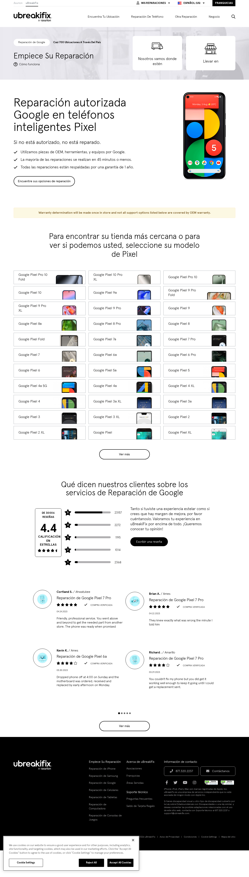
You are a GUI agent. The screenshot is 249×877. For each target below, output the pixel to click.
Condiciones (190, 837)
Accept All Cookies (120, 862)
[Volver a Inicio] (35, 16)
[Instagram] (195, 784)
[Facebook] (168, 784)
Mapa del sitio (228, 837)
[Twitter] (176, 784)
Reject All (91, 862)
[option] (78, 610)
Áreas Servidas (135, 783)
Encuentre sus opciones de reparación (44, 181)
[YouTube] (186, 784)
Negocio (214, 16)
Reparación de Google (102, 783)
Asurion (18, 3)
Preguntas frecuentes (139, 799)
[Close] (133, 840)
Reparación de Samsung (103, 776)
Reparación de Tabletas (103, 797)
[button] (153, 3)
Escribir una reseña (149, 541)
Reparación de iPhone (102, 768)
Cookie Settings (209, 837)
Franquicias (133, 775)
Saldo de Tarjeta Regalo (140, 806)
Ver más (124, 454)
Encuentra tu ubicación (103, 16)
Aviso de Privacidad (169, 837)
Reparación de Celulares (103, 790)
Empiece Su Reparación (105, 761)
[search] (230, 17)
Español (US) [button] (191, 3)
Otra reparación (186, 16)
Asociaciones (134, 768)
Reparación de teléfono (147, 16)
